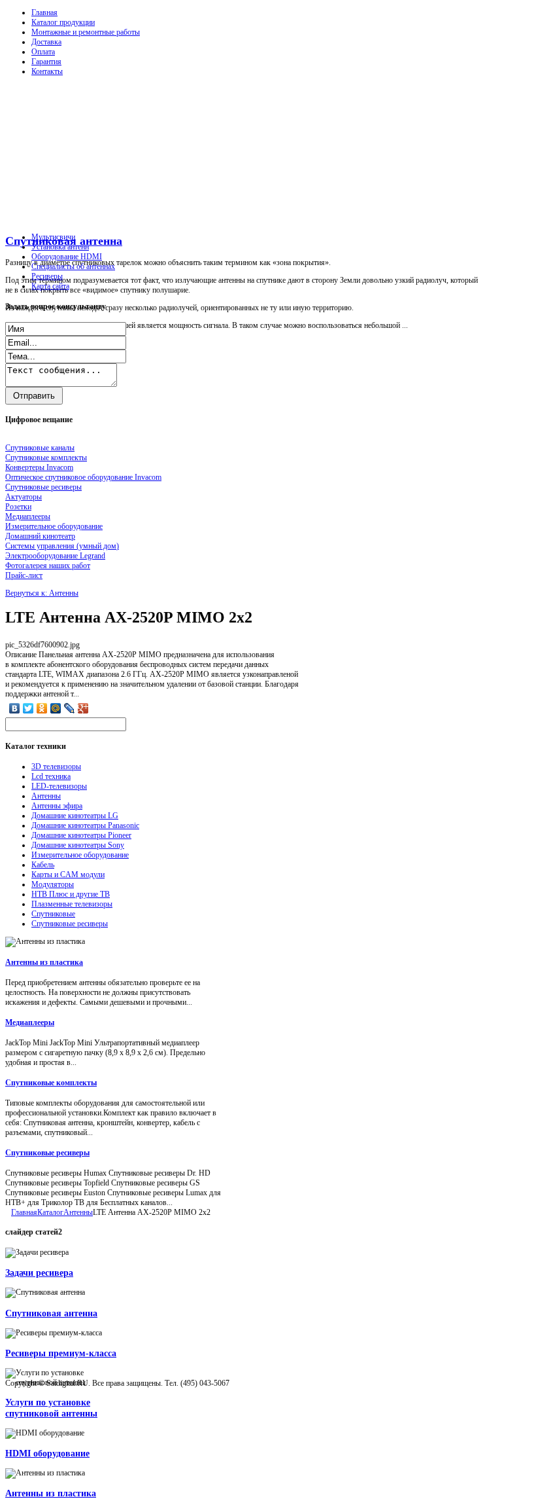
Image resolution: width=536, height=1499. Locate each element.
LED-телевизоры (59, 786)
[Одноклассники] (42, 708)
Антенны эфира (56, 805)
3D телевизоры (56, 766)
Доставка (46, 41)
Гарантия (46, 61)
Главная (44, 12)
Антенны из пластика (44, 962)
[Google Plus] (83, 708)
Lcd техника (51, 776)
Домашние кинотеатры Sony (77, 845)
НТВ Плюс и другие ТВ (70, 894)
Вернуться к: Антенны (41, 593)
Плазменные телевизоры (71, 904)
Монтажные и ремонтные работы (85, 32)
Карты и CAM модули (68, 874)
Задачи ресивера (39, 1272)
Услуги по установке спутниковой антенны (51, 1407)
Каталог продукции (63, 22)
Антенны (46, 796)
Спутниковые (53, 913)
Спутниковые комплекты (51, 1082)
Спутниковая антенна (51, 1313)
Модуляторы (52, 884)
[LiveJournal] (69, 708)
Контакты (47, 71)
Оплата (43, 51)
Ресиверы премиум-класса (60, 1353)
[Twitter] (28, 708)
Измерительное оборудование (80, 854)
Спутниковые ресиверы (69, 923)
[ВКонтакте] (15, 708)
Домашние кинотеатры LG (74, 815)
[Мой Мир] (56, 708)
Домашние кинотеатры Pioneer (81, 835)
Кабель (42, 864)
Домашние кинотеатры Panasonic (85, 825)
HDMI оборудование (47, 1453)
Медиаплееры (29, 1022)
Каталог (50, 1212)
